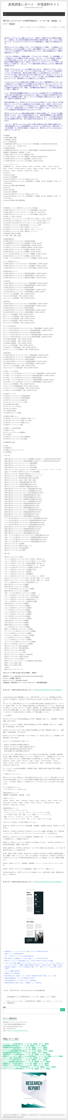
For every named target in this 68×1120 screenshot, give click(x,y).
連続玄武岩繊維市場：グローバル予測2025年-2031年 (19, 978)
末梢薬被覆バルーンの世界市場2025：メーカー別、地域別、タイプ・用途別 (30, 997)
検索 (4, 1007)
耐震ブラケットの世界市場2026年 (14, 953)
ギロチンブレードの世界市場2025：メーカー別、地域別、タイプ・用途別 (26, 1068)
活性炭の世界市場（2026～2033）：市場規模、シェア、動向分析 (23, 982)
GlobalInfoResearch (28, 990)
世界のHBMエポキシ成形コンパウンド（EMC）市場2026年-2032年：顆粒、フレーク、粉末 (30, 975)
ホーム (25, 27)
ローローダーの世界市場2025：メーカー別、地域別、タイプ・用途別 (25, 1060)
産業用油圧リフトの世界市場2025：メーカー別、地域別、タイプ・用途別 (26, 1054)
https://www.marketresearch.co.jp (17, 1030)
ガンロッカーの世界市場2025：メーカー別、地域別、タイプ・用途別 (25, 1049)
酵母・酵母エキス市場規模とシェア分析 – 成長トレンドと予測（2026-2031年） (27, 958)
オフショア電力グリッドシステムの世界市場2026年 (19, 956)
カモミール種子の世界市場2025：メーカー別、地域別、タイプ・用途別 (26, 1058)
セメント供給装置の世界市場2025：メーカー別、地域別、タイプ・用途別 (26, 1061)
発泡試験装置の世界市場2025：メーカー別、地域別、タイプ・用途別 (25, 1052)
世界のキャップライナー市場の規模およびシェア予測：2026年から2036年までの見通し (29, 960)
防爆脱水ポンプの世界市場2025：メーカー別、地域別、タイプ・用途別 (26, 1063)
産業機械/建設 (41, 990)
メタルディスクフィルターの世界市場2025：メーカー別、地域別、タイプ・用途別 (29, 1067)
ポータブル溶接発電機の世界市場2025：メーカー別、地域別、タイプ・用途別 (28, 1051)
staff (7, 990)
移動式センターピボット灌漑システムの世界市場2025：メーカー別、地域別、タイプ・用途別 (33, 1056)
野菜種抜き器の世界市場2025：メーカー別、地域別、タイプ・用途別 (25, 1047)
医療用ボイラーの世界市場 (12, 973)
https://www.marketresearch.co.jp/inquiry (48, 690)
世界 (35, 990)
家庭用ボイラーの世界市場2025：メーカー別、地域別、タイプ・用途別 (26, 1065)
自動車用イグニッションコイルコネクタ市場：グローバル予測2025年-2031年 (26, 951)
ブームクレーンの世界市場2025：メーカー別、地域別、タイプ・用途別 (26, 1044)
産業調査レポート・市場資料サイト (34, 4)
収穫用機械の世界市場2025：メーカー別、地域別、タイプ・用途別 (24, 1045)
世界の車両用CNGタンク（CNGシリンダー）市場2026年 (21, 980)
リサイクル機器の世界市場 (12, 971)
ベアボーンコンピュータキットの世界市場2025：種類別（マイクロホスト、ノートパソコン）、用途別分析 (32, 1002)
